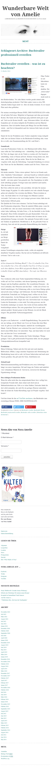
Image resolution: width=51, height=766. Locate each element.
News (11, 410)
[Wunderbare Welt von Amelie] (25, 30)
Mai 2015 (3, 718)
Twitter (3, 574)
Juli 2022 (3, 614)
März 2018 (4, 671)
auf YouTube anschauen (24, 398)
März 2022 (4, 617)
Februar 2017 (5, 683)
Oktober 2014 (5, 728)
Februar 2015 (5, 725)
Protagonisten (5, 555)
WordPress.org (5, 758)
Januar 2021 (4, 626)
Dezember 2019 (5, 642)
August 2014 (4, 732)
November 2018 (5, 661)
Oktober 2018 (5, 664)
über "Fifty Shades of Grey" (9, 559)
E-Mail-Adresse (7, 437)
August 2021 (4, 619)
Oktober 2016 (5, 690)
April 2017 (4, 680)
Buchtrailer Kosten (39, 410)
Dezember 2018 (5, 659)
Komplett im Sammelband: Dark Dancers (12, 595)
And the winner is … (7, 597)
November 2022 (5, 612)
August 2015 (4, 711)
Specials (3, 557)
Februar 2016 (5, 699)
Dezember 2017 (5, 673)
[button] (7, 406)
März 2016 (4, 697)
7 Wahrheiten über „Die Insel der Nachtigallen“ (14, 600)
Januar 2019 (4, 657)
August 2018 (4, 666)
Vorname (5, 446)
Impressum (4, 531)
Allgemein (4, 545)
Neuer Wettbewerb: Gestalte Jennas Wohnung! (14, 590)
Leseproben (4, 548)
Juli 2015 (3, 713)
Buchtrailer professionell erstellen (10, 412)
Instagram (4, 576)
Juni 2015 (4, 716)
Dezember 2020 (5, 628)
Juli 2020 (3, 635)
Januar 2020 (4, 640)
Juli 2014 (3, 735)
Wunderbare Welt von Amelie (25, 11)
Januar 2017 (4, 685)
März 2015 (4, 723)
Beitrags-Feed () (7, 754)
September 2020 (5, 633)
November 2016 (5, 687)
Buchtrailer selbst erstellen (28, 412)
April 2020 (4, 638)
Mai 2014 (3, 739)
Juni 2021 (4, 624)
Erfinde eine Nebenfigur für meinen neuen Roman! (15, 593)
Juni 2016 (4, 694)
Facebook (3, 571)
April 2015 (4, 720)
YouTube (3, 578)
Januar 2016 (4, 702)
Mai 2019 (3, 650)
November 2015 (5, 704)
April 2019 (4, 652)
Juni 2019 (4, 647)
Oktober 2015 (5, 706)
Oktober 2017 (5, 678)
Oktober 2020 (5, 631)
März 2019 (4, 654)
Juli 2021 (3, 621)
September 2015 (5, 709)
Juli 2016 (3, 692)
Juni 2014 (4, 737)
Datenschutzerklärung (7, 533)
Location (3, 550)
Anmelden (4, 751)
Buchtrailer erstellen (27, 410)
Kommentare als (7, 756)
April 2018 (4, 668)
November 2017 (5, 676)
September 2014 (5, 730)
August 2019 (4, 645)
